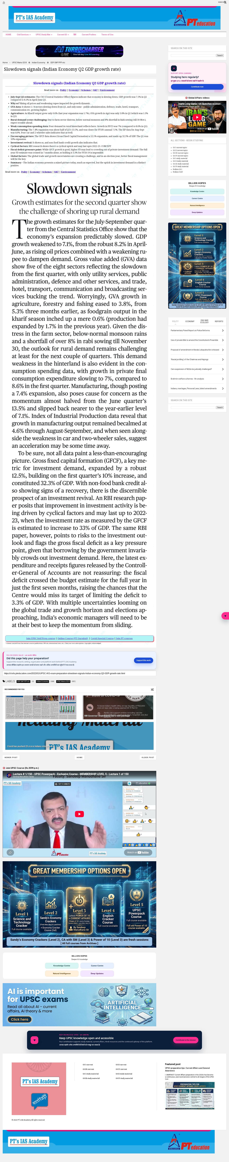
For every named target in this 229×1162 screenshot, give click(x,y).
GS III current (88, 1069)
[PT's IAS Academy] (114, 28)
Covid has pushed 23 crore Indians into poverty (30, 746)
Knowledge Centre (61, 966)
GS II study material (180, 161)
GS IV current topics (180, 156)
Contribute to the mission (186, 1040)
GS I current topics (180, 148)
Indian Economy (38, 62)
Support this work (143, 660)
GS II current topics (180, 150)
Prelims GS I (177, 169)
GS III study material (181, 164)
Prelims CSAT (178, 172)
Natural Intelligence (62, 973)
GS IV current (121, 1069)
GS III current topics (180, 153)
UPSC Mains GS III (19, 62)
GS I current (88, 1065)
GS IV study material (180, 166)
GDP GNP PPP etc (57, 62)
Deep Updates (97, 973)
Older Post (148, 757)
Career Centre (97, 966)
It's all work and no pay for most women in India (30, 716)
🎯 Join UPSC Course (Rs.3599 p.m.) (21, 768)
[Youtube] (4, 2)
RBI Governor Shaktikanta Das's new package (107, 716)
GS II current (121, 1065)
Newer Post (11, 757)
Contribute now (197, 87)
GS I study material (180, 158)
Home (5, 62)
